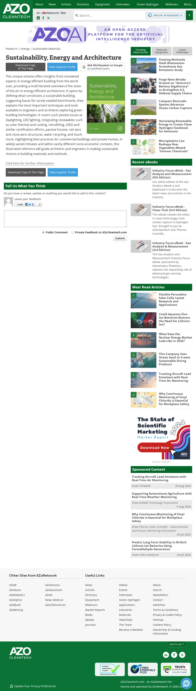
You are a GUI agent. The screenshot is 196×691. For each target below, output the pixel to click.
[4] (143, 126)
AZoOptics (15, 600)
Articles (90, 590)
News (88, 585)
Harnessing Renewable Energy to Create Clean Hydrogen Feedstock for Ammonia (175, 126)
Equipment (92, 600)
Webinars (91, 605)
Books (89, 615)
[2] (143, 85)
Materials (125, 615)
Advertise (159, 605)
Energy (25, 48)
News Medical (54, 600)
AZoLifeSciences (55, 605)
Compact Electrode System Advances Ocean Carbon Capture (175, 104)
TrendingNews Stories (140, 51)
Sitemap (158, 620)
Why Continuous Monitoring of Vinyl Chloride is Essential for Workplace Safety (174, 399)
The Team (125, 625)
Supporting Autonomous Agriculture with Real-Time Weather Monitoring (162, 495)
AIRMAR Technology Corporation (158, 503)
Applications (127, 605)
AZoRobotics (17, 595)
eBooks (89, 620)
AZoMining (16, 610)
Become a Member (131, 630)
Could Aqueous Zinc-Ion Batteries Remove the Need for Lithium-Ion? (174, 319)
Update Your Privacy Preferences (34, 686)
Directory (91, 595)
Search (157, 590)
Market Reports (95, 610)
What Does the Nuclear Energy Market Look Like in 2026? (175, 337)
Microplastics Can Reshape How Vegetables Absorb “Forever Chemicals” (173, 146)
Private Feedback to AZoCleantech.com (101, 232)
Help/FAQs (125, 620)
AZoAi (48, 595)
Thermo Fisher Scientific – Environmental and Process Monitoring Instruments (160, 528)
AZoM (12, 585)
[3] (143, 107)
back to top (176, 644)
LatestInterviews (182, 51)
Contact (158, 600)
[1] (143, 65)
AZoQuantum (53, 590)
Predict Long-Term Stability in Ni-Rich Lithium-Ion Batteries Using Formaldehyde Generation (159, 545)
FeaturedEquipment (161, 51)
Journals (90, 625)
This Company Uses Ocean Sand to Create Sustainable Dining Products (174, 359)
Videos (123, 585)
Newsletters (160, 595)
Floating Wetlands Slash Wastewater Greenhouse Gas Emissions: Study (172, 65)
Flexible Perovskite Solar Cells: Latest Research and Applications (172, 299)
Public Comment (57, 232)
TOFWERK (144, 486)
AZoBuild (15, 605)
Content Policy (162, 625)
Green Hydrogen (129, 600)
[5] (143, 146)
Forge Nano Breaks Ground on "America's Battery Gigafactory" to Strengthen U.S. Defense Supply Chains (175, 86)
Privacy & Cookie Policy (167, 615)
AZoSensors (52, 585)
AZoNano (15, 590)
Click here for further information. (30, 163)
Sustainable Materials (46, 48)
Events (123, 590)
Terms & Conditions (165, 610)
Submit (120, 238)
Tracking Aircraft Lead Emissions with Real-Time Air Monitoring (175, 377)
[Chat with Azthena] (186, 683)
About (157, 585)
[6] (143, 399)
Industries (125, 610)
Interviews (125, 595)
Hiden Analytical (149, 555)
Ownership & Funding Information (167, 631)
